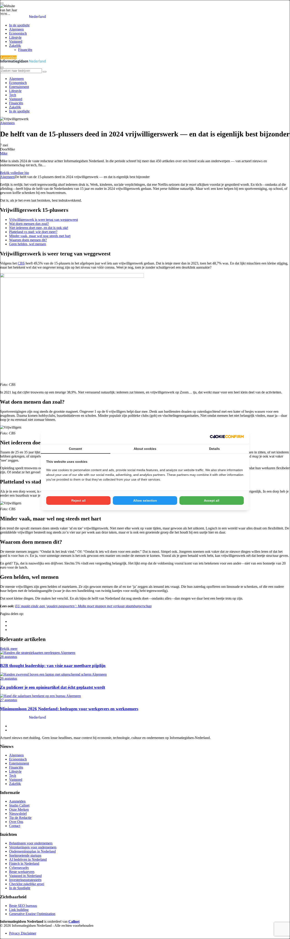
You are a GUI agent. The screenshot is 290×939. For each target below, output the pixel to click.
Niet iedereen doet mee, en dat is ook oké (38, 228)
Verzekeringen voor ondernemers (32, 847)
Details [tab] (214, 448)
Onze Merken (19, 809)
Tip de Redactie (20, 818)
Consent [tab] (75, 448)
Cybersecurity (19, 868)
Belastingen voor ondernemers (31, 843)
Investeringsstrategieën (25, 880)
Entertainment (19, 87)
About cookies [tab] (145, 448)
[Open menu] (2, 3)
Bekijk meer (8, 649)
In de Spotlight (19, 888)
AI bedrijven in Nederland (28, 859)
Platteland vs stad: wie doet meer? (33, 232)
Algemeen (16, 29)
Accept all (211, 500)
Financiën (25, 50)
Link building (19, 910)
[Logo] (23, 718)
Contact (14, 826)
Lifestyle (15, 37)
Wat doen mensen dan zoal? (29, 224)
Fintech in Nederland (24, 863)
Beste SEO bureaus (23, 906)
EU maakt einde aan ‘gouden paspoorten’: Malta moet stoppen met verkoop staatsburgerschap (83, 606)
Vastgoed (15, 41)
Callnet (74, 921)
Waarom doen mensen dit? (28, 240)
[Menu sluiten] (2, 67)
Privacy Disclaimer (22, 933)
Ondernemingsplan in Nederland (32, 851)
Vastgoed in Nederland (25, 876)
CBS (21, 263)
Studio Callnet (19, 805)
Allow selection (145, 500)
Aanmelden (8, 57)
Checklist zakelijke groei (26, 884)
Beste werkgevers (21, 872)
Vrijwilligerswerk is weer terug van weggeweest (43, 220)
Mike (3, 153)
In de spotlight (19, 25)
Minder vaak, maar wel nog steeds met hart (39, 236)
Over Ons (16, 822)
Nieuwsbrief (18, 813)
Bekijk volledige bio (14, 173)
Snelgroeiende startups (25, 855)
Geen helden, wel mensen (27, 244)
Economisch (18, 33)
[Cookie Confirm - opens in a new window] (227, 436)
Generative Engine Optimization (32, 914)
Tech (12, 95)
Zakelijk (15, 46)
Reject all (78, 500)
